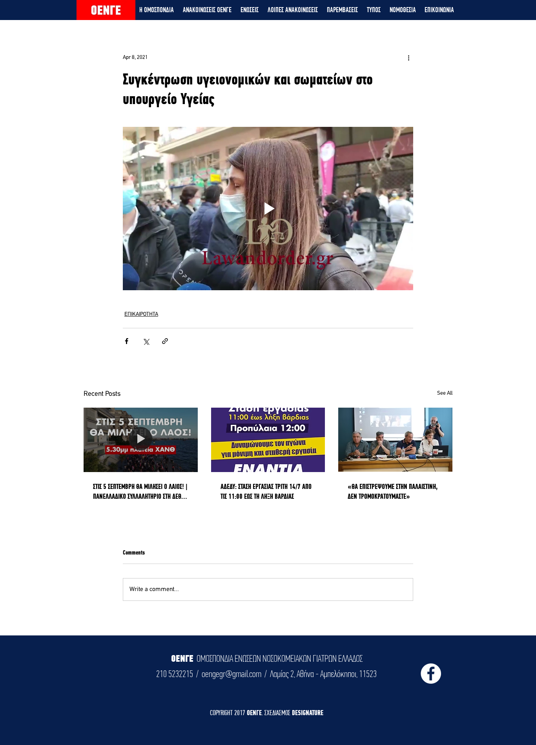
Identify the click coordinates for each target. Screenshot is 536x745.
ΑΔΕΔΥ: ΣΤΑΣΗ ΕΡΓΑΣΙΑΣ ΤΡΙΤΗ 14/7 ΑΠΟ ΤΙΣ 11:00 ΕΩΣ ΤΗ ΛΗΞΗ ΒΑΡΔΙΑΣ (266, 491)
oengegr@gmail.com (231, 673)
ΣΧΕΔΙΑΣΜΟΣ (278, 712)
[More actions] (408, 57)
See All (444, 393)
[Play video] (268, 208)
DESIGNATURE (307, 712)
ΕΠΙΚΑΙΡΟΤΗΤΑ (141, 314)
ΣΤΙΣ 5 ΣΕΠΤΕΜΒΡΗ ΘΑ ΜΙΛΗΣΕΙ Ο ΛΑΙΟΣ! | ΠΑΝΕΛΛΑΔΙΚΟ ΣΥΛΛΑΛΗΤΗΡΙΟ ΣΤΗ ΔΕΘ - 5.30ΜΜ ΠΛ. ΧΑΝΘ (140, 491)
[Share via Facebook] (126, 341)
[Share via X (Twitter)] (145, 341)
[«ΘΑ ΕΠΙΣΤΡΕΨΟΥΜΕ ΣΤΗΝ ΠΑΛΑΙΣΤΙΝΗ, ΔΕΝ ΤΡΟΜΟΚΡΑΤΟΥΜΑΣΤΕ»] (395, 440)
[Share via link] (165, 341)
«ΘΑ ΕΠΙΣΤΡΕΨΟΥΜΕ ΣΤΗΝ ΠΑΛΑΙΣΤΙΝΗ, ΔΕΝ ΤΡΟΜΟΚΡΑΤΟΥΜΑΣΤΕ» (393, 491)
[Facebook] (431, 673)
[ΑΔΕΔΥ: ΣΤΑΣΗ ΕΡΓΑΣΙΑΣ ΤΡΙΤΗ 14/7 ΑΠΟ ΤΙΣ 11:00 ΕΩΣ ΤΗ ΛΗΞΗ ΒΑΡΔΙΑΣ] (268, 440)
